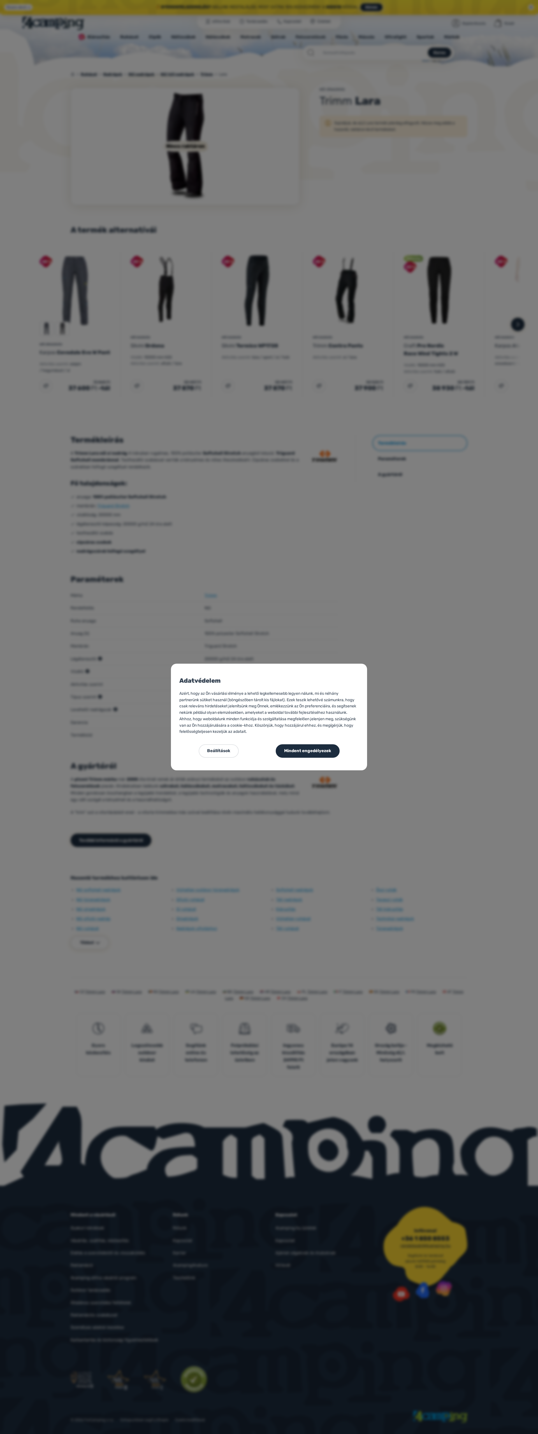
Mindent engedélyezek (307, 750)
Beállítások (218, 750)
